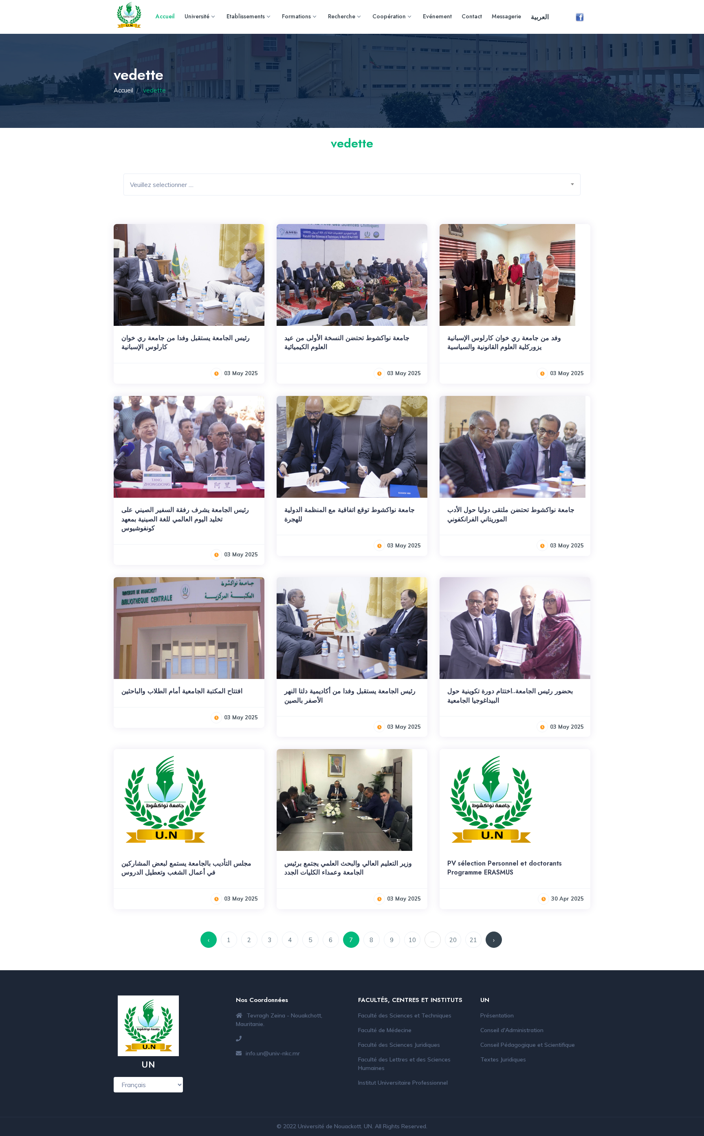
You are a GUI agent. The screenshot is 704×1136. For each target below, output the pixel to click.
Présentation (497, 1015)
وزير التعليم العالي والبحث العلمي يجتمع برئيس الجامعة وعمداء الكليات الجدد (348, 868)
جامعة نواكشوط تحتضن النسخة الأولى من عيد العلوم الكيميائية (346, 342)
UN (368, 1126)
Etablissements (246, 16)
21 (473, 940)
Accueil (165, 16)
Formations (296, 16)
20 (453, 940)
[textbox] (355, 185)
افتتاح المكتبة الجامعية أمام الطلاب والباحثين (181, 691)
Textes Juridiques (503, 1059)
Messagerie (506, 16)
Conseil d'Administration (511, 1030)
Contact (472, 16)
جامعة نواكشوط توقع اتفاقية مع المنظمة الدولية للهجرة (349, 514)
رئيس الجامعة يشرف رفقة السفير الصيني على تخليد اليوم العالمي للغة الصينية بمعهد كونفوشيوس (185, 519)
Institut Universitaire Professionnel (403, 1082)
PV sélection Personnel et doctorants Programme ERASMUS (504, 868)
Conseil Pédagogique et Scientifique (527, 1044)
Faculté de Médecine (384, 1030)
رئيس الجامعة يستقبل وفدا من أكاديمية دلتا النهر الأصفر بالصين (350, 695)
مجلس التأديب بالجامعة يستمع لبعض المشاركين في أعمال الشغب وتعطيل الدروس (186, 868)
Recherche (341, 16)
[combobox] (352, 185)
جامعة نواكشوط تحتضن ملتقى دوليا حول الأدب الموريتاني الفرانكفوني (510, 514)
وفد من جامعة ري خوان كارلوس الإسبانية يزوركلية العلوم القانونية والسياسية (504, 342)
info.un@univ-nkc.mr (273, 1053)
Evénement (437, 16)
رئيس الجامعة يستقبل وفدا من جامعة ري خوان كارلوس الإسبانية (185, 342)
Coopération (389, 16)
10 (412, 940)
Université (197, 16)
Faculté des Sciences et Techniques (404, 1015)
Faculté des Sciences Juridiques (399, 1044)
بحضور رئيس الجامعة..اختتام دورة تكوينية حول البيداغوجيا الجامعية (510, 695)
